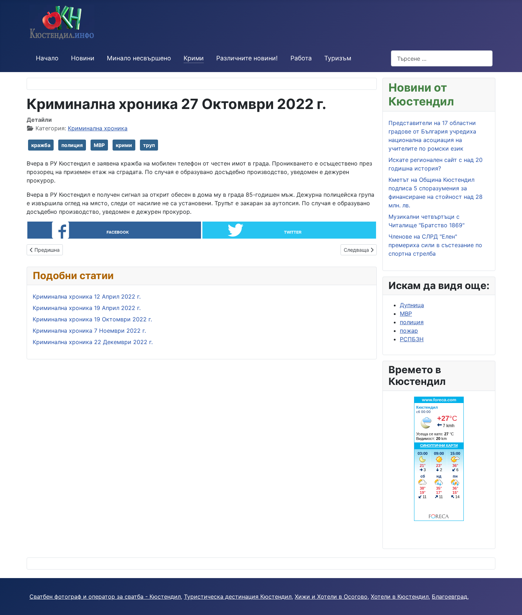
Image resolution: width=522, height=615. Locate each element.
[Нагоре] (509, 601)
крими (124, 145)
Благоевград (449, 596)
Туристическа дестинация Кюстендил (238, 596)
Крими (194, 58)
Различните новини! (247, 58)
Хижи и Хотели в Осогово (331, 596)
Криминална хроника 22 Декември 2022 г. (93, 341)
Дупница (412, 305)
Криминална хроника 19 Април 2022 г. (87, 307)
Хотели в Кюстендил (400, 596)
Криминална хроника (97, 128)
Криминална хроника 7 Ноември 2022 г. (89, 330)
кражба (40, 145)
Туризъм (337, 58)
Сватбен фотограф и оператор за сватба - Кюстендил (105, 596)
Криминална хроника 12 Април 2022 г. (87, 296)
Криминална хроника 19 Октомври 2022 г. (92, 319)
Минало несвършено (139, 58)
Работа (301, 58)
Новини (82, 58)
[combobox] (442, 58)
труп (149, 145)
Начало (47, 58)
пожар (409, 330)
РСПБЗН (412, 339)
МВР (99, 145)
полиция (72, 145)
